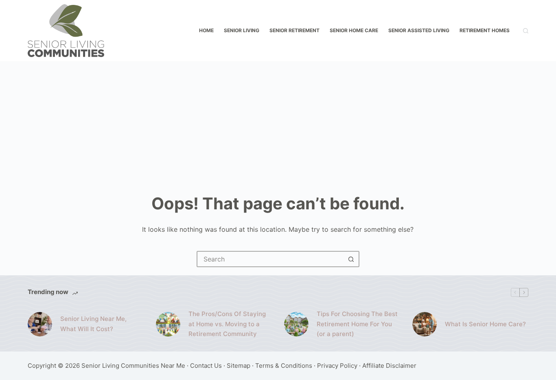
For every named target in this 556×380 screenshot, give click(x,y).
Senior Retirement (294, 30)
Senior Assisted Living (418, 30)
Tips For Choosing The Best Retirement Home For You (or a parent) (357, 324)
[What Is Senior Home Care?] (424, 324)
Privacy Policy (337, 365)
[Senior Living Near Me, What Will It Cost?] (40, 324)
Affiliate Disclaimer (389, 365)
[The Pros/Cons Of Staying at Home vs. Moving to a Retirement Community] (168, 324)
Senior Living (241, 30)
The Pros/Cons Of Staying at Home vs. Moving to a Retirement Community (227, 324)
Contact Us (206, 365)
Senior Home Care (354, 30)
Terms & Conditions (283, 365)
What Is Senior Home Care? (485, 324)
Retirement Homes (485, 30)
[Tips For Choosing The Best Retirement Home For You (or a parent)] (296, 324)
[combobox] (270, 259)
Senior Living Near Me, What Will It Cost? (93, 324)
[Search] (525, 30)
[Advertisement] (278, 122)
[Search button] (351, 259)
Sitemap (238, 365)
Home (206, 30)
